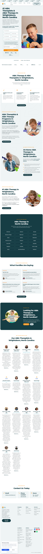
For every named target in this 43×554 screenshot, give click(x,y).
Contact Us (19, 514)
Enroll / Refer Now (36, 4)
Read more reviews (21, 296)
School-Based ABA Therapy (37, 509)
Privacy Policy (16, 44)
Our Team (19, 510)
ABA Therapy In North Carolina (20, 530)
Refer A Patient (28, 508)
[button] (15, 3)
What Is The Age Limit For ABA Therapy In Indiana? (29, 538)
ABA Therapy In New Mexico (21, 537)
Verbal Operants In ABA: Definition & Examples (29, 545)
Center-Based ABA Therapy (37, 512)
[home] (4, 4)
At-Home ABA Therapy (36, 514)
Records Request (28, 510)
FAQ (32, 324)
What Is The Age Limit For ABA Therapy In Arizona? (29, 542)
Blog (18, 511)
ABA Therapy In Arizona (20, 532)
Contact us (26, 324)
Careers (11, 4)
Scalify (36, 552)
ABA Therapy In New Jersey (21, 540)
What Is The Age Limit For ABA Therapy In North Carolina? (28, 534)
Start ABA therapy (21, 105)
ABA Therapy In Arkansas (20, 543)
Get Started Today (6, 208)
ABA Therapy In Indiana (20, 535)
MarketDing (39, 552)
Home (18, 508)
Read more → (26, 364)
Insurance (27, 511)
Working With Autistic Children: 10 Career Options (29, 530)
